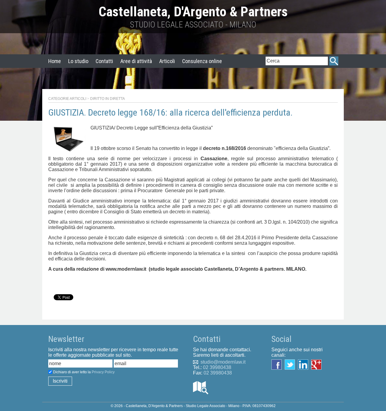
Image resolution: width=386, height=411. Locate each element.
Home (54, 61)
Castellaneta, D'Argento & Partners (193, 12)
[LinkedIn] (304, 364)
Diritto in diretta (107, 99)
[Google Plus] (317, 364)
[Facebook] (278, 364)
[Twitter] (291, 364)
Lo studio (78, 61)
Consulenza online (202, 61)
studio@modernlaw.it (223, 362)
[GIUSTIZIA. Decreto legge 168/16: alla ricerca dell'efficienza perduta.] (68, 138)
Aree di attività (136, 61)
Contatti (104, 61)
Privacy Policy (103, 372)
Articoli (167, 61)
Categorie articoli (67, 99)
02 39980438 (217, 367)
